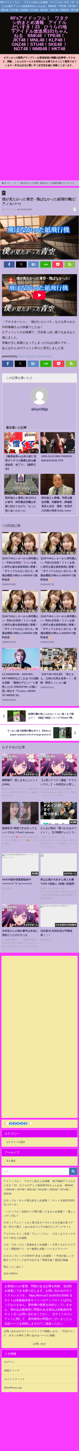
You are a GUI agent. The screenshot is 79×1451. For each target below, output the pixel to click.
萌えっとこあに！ (13, 1266)
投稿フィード (12, 1370)
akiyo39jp (39, 409)
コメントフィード (14, 1379)
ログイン (9, 1362)
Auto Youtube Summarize (34, 356)
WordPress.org (13, 1387)
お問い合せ (39, 1344)
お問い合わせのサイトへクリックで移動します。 (32, 1331)
